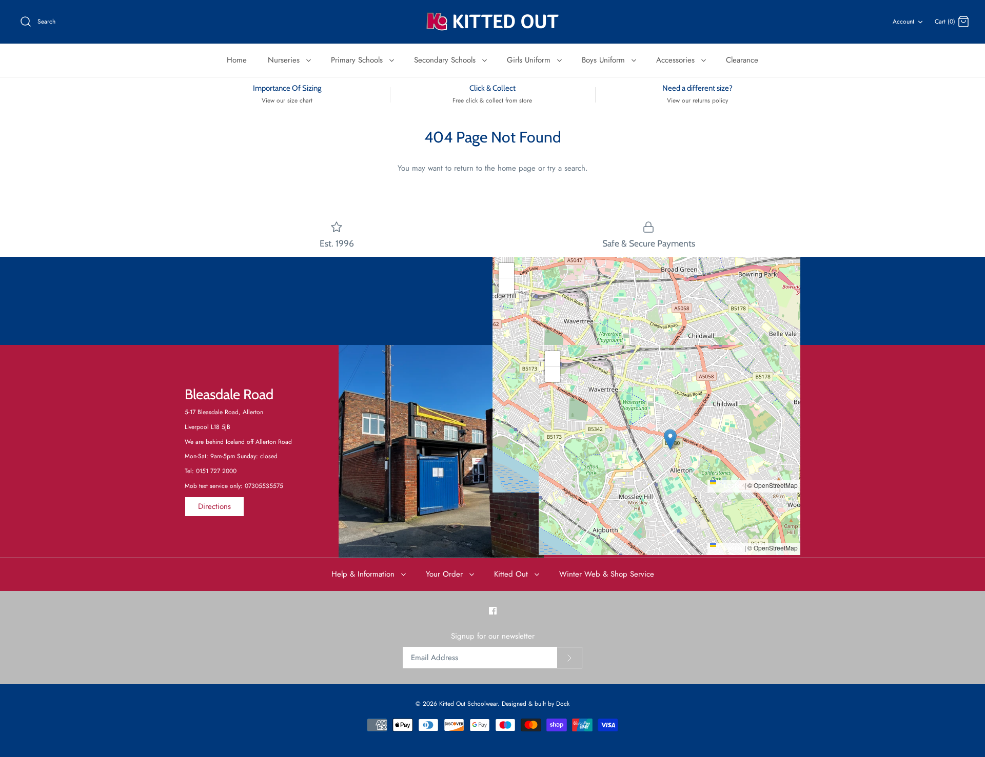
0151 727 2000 (216, 471)
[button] (646, 364)
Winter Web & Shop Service (606, 574)
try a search (566, 168)
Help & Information (364, 574)
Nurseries (285, 60)
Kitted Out (512, 574)
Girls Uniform (530, 60)
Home (237, 60)
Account (903, 21)
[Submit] (569, 657)
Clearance (742, 60)
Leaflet (732, 485)
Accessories (676, 60)
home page (517, 168)
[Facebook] (493, 611)
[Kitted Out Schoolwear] (492, 21)
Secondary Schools (446, 60)
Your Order (445, 574)
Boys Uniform (604, 60)
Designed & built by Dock (535, 703)
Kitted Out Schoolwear (468, 703)
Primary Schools (358, 60)
